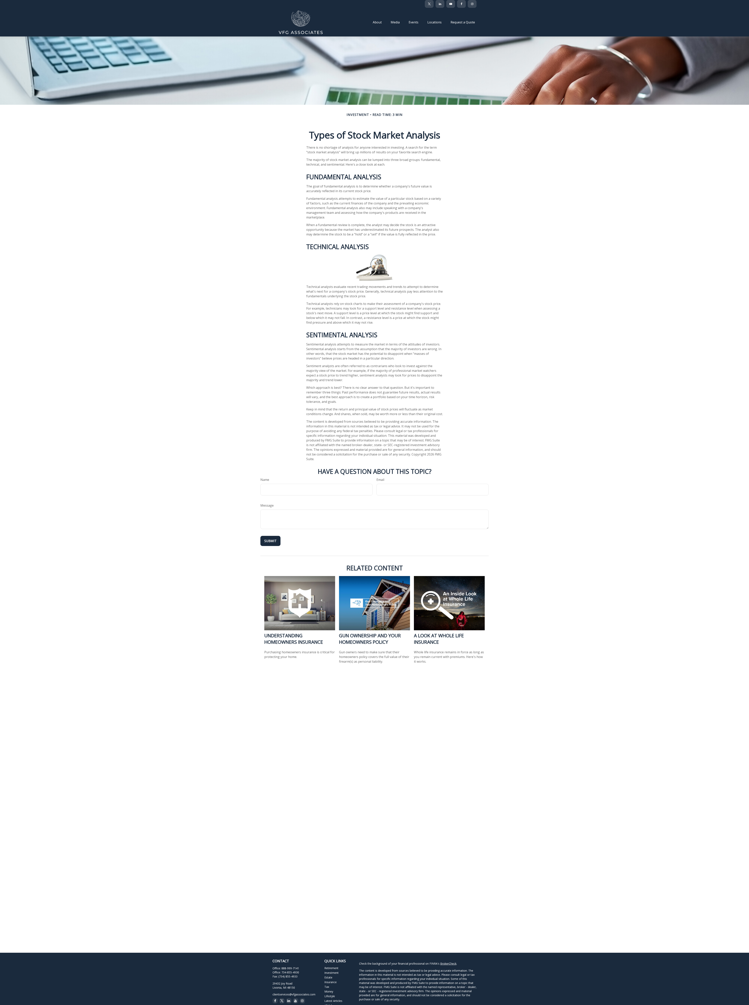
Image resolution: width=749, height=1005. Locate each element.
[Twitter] (429, 4)
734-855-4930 (290, 972)
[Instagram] (302, 1000)
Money (328, 991)
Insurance (330, 982)
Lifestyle (329, 996)
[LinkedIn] (440, 4)
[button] (377, 22)
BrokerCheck (448, 963)
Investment (331, 973)
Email (380, 480)
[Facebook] (461, 4)
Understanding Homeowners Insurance (293, 638)
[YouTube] (450, 4)
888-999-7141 (290, 968)
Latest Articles (333, 1001)
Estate (328, 977)
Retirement (331, 968)
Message (267, 505)
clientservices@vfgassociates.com (293, 994)
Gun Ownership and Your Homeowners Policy (370, 638)
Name (264, 480)
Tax (326, 987)
